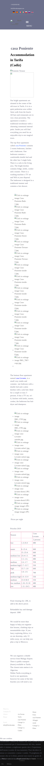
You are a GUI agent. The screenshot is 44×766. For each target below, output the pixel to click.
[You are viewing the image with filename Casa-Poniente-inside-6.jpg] (22, 327)
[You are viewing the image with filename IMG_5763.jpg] (22, 416)
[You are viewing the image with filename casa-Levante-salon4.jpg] (22, 471)
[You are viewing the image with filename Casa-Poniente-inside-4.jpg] (22, 304)
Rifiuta (9, 764)
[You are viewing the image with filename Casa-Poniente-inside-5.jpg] (22, 315)
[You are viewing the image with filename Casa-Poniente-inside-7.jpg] (22, 338)
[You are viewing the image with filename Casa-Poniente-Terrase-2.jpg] (22, 246)
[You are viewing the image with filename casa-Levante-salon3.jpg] (22, 462)
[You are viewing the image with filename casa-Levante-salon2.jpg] (22, 454)
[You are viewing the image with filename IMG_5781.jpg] (22, 425)
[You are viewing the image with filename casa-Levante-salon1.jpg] (22, 445)
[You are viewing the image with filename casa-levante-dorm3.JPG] (22, 497)
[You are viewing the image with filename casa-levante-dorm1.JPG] (22, 489)
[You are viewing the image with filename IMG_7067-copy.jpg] (22, 360)
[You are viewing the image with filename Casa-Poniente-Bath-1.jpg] (22, 199)
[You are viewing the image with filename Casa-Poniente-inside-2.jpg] (22, 280)
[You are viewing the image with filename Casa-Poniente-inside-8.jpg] (22, 350)
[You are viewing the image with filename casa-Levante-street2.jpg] (22, 480)
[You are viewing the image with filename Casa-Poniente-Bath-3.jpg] (22, 223)
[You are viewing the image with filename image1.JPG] (22, 504)
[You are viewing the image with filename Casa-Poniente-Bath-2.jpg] (22, 211)
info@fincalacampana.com (11, 725)
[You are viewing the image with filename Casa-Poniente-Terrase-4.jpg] (22, 257)
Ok (2, 764)
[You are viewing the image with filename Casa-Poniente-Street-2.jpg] (22, 234)
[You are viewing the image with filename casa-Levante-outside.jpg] (22, 435)
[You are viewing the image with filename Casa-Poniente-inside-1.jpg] (22, 269)
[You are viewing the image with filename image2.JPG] (22, 510)
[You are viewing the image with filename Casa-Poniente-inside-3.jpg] (22, 292)
